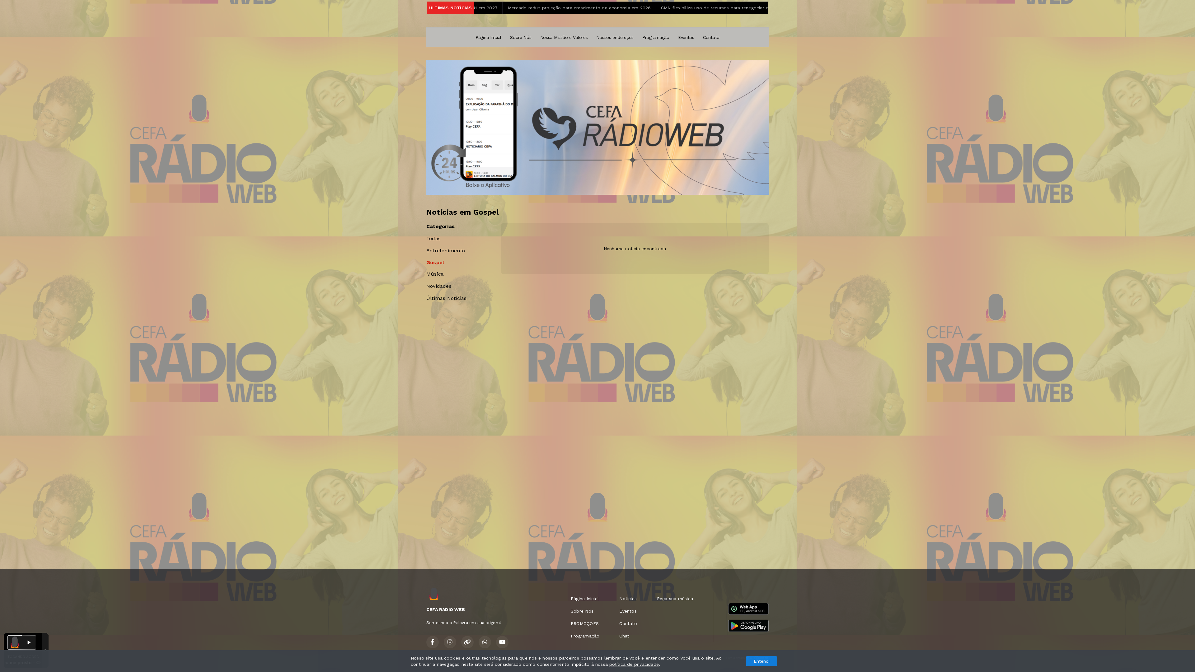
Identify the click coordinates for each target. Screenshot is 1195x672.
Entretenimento (445, 251)
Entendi (762, 661)
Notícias (628, 598)
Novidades (439, 286)
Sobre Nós (520, 37)
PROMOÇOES (585, 623)
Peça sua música (675, 598)
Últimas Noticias (446, 298)
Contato (711, 37)
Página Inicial (488, 37)
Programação (655, 37)
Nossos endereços (615, 37)
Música (435, 274)
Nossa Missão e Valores (564, 37)
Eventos (686, 37)
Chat (624, 635)
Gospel (435, 262)
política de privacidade (634, 664)
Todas (433, 238)
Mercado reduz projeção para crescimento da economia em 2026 (499, 7)
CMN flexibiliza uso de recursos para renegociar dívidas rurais (647, 7)
